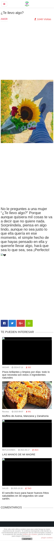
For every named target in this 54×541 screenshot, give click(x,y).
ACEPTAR (27, 539)
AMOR (4, 19)
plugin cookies (47, 538)
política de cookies (30, 534)
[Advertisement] (27, 51)
